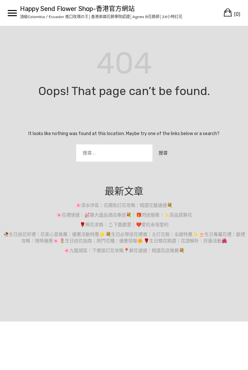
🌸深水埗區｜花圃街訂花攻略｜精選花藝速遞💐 (124, 205)
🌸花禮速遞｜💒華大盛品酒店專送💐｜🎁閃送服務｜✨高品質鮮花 (124, 215)
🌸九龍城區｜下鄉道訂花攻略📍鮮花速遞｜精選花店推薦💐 (124, 250)
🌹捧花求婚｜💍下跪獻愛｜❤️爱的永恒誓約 (124, 224)
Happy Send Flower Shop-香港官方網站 (77, 9)
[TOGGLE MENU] (12, 12)
